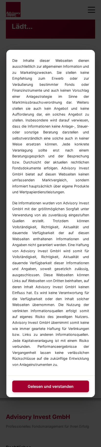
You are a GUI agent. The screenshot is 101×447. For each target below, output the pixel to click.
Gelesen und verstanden (51, 386)
